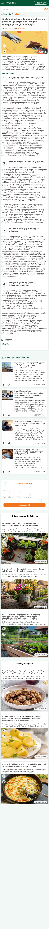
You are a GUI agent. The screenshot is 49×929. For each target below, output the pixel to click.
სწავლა (5, 343)
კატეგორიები (40, 3)
